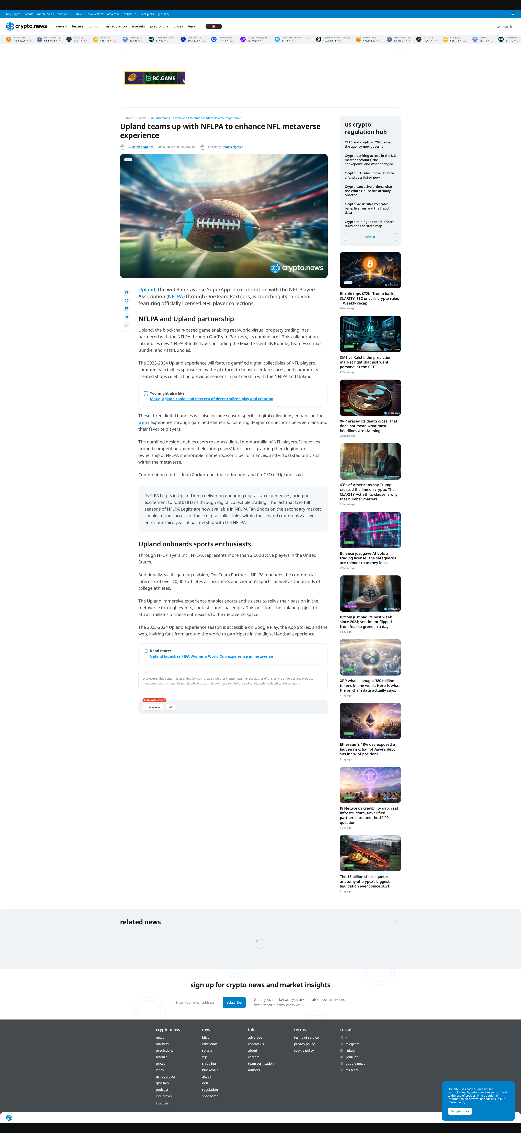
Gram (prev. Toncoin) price (292, 39)
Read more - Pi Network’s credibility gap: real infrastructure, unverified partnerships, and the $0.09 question (370, 785)
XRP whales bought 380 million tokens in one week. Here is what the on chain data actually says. (370, 685)
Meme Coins (45, 14)
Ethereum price (48, 39)
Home (130, 118)
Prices (178, 26)
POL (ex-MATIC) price (254, 39)
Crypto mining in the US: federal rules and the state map (370, 223)
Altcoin (207, 1076)
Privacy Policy (304, 1044)
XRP (204, 1057)
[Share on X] (127, 301)
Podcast (162, 1089)
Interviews (164, 1096)
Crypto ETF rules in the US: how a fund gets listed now (369, 175)
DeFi (205, 1083)
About (79, 14)
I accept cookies (460, 1111)
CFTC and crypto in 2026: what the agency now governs (368, 144)
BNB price (104, 39)
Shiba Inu (209, 1063)
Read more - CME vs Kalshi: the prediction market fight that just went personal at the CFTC (370, 334)
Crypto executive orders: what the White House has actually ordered (368, 190)
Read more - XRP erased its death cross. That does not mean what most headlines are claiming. (370, 398)
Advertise (113, 14)
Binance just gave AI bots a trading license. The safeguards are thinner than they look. (368, 558)
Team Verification (261, 1063)
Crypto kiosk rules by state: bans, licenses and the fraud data (367, 208)
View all (370, 237)
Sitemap (162, 1102)
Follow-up (130, 14)
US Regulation (116, 26)
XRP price (76, 39)
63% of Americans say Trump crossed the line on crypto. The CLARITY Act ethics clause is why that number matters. (369, 491)
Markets (138, 26)
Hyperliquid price (161, 39)
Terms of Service (306, 1037)
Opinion (95, 26)
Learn (192, 26)
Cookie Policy (304, 1050)
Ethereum (209, 1044)
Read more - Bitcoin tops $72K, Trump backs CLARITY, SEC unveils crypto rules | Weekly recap (370, 270)
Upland (146, 289)
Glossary (163, 14)
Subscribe (234, 1002)
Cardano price (193, 39)
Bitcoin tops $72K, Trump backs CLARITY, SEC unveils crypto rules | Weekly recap (369, 298)
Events (28, 14)
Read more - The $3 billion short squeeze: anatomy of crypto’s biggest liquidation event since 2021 (370, 853)
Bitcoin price (18, 39)
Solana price (132, 39)
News (60, 26)
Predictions (159, 26)
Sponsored (210, 1096)
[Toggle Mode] (512, 14)
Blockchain (210, 1070)
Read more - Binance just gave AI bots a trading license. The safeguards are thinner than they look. (370, 530)
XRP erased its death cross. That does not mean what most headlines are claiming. (368, 426)
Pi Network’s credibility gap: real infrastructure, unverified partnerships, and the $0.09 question (369, 815)
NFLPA (175, 296)
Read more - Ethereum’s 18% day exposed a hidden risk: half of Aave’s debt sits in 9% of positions (370, 721)
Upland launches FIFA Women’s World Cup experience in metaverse (211, 656)
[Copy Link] (127, 325)
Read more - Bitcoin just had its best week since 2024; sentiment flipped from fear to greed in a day (370, 593)
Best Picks (147, 14)
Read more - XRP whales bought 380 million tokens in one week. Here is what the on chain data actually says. (370, 657)
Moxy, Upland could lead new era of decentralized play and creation (211, 398)
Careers (253, 1057)
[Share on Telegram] (127, 317)
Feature (77, 26)
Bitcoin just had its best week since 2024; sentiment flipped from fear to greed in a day (366, 622)
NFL (171, 707)
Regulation (210, 1089)
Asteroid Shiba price (333, 39)
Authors (254, 1070)
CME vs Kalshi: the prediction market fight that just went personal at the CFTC (365, 362)
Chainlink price (222, 39)
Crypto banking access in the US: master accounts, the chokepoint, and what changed (370, 159)
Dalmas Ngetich (143, 147)
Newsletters (95, 14)
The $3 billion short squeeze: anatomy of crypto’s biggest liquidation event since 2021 (365, 881)
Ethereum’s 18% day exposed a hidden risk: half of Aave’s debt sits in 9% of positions (367, 749)
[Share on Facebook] (127, 292)
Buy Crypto (13, 14)
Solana (207, 1050)
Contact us (64, 14)
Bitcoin (207, 1037)
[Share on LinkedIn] (127, 309)
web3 (143, 422)
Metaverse (153, 707)
